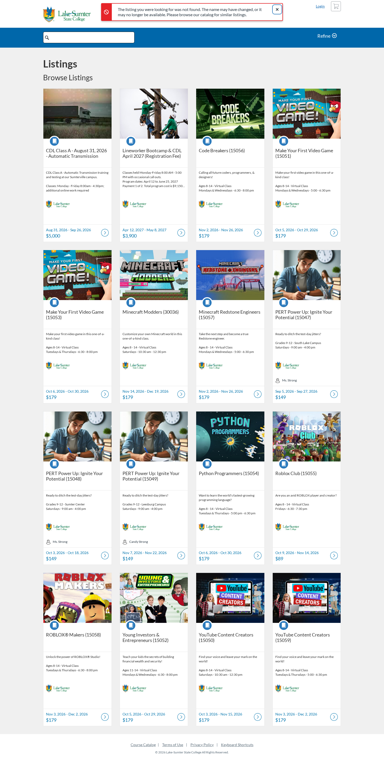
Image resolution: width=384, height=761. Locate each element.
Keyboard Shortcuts (237, 744)
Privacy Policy (202, 744)
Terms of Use (172, 744)
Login (320, 6)
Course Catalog (143, 744)
